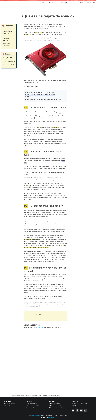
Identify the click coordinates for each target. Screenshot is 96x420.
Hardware (6, 36)
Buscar (89, 2)
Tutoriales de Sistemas (54, 403)
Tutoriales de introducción (33, 407)
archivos (32, 259)
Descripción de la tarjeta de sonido (39, 92)
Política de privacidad (9, 403)
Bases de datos (8, 31)
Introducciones (71, 3)
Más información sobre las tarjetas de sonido (43, 99)
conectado (40, 327)
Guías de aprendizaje (31, 403)
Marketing (6, 40)
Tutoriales (53, 2)
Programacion (7, 43)
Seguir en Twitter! (9, 58)
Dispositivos (7, 33)
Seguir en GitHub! (9, 65)
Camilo (38, 314)
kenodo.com (52, 417)
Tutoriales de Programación (56, 407)
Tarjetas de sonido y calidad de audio (40, 94)
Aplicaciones (7, 28)
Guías (61, 2)
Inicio (44, 2)
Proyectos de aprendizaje (32, 405)
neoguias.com (36, 415)
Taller (81, 2)
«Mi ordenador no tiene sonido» (37, 97)
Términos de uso (8, 405)
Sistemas (6, 45)
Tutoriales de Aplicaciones (55, 405)
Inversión (6, 38)
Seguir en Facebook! (9, 61)
